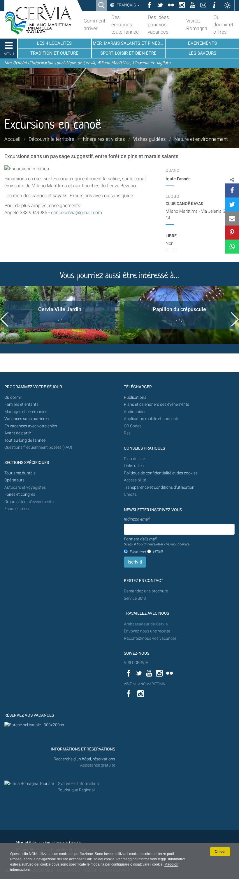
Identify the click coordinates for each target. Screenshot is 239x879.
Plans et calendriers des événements (156, 404)
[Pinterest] (232, 233)
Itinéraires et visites (104, 139)
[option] (59, 315)
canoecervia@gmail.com (76, 212)
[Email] (232, 218)
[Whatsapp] (232, 247)
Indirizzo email (137, 519)
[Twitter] (232, 204)
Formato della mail (157, 542)
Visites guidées (149, 139)
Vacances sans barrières (26, 418)
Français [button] (126, 5)
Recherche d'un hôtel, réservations (84, 759)
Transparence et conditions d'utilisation (159, 487)
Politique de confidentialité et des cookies (161, 473)
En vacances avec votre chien (31, 426)
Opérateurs (14, 480)
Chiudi (220, 851)
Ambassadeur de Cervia (146, 624)
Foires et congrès (19, 494)
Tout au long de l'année (24, 440)
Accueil (12, 139)
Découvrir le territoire (51, 139)
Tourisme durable (20, 473)
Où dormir (13, 397)
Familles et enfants (21, 404)
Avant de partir (17, 433)
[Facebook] (232, 190)
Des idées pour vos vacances (158, 24)
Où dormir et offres (223, 24)
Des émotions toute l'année (125, 24)
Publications (135, 397)
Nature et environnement (201, 139)
